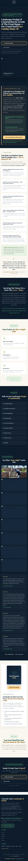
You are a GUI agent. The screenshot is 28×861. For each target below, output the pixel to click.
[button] (14, 2)
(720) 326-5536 (6, 781)
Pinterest (13, 846)
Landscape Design (8, 403)
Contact (3, 840)
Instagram (8, 846)
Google (5, 848)
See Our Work (6, 47)
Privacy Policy (16, 856)
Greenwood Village (11, 808)
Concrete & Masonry (8, 423)
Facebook (3, 846)
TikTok (16, 846)
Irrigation (6, 442)
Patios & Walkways (8, 413)
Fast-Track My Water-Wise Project (13, 137)
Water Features (7, 433)
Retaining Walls (7, 418)
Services (3, 834)
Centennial (4, 808)
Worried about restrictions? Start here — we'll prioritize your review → (13, 141)
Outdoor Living (7, 438)
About (2, 838)
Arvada (13, 806)
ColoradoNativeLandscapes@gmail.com (12, 818)
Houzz (20, 846)
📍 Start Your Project (8, 43)
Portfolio (3, 836)
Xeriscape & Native (8, 428)
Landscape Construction (9, 408)
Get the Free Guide (14, 687)
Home (2, 832)
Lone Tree (17, 806)
